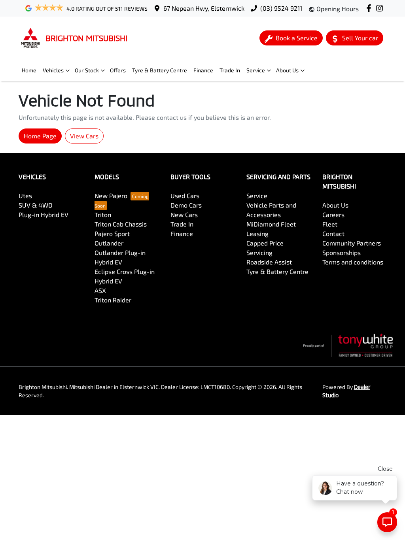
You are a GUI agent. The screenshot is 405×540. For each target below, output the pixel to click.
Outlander (109, 243)
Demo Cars (186, 205)
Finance (203, 70)
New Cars (184, 214)
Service (255, 70)
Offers (118, 70)
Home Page (40, 136)
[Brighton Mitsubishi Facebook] (370, 8)
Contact (333, 233)
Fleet (329, 224)
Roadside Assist (269, 262)
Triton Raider (113, 300)
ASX (100, 290)
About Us (287, 70)
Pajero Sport (112, 233)
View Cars (84, 136)
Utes (25, 195)
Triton (103, 214)
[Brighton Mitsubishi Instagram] (381, 8)
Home (29, 70)
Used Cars (184, 195)
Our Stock (87, 70)
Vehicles (53, 70)
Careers (333, 214)
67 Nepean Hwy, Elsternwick (203, 8)
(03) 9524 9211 (281, 8)
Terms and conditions (352, 262)
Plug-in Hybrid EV (43, 214)
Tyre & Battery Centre (159, 70)
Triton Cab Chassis (121, 224)
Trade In (230, 70)
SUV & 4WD (36, 205)
